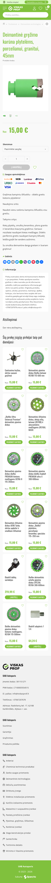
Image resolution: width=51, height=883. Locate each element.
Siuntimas (7, 726)
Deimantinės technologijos (31, 24)
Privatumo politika (11, 744)
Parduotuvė (12, 24)
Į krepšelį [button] (13, 597)
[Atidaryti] (5, 8)
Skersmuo (7, 144)
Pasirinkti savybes (14, 387)
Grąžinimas (8, 738)
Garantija (7, 732)
